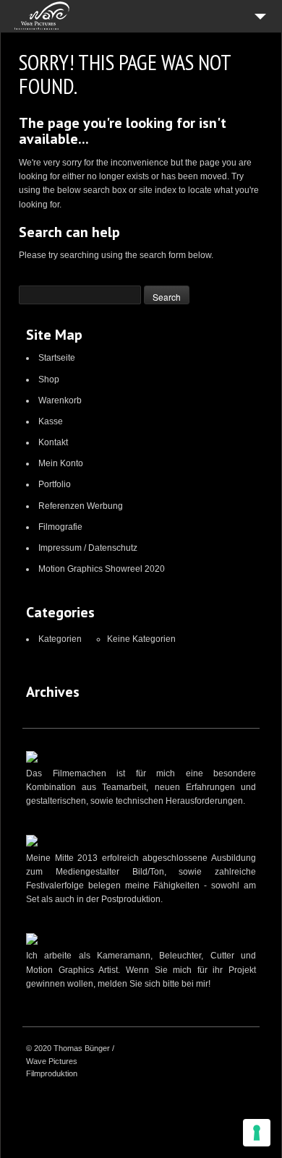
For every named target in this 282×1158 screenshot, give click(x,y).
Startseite (56, 358)
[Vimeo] (194, 1049)
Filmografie (60, 527)
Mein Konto (60, 463)
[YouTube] (212, 1049)
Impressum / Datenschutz (87, 548)
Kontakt (53, 442)
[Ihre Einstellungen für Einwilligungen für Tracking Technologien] (256, 1132)
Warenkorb (60, 400)
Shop (48, 379)
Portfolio (54, 484)
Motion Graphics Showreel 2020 (101, 569)
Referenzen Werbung (80, 506)
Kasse (50, 421)
